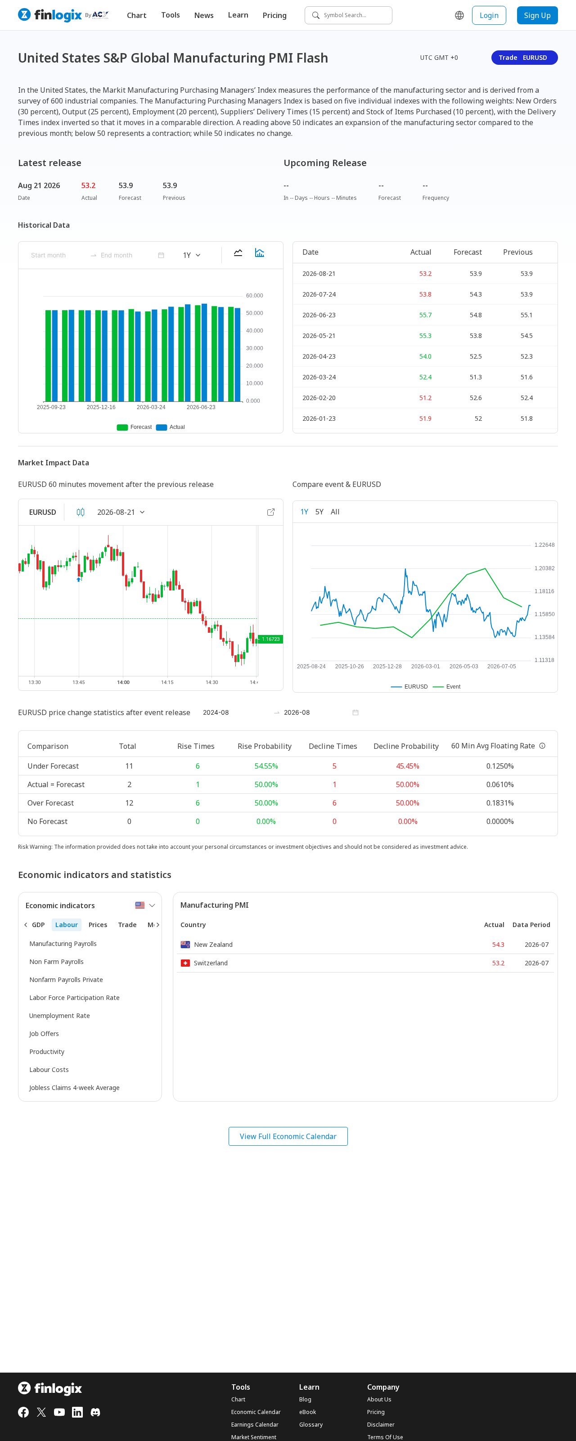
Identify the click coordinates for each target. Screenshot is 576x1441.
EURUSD (42, 512)
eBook (307, 1412)
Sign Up (537, 15)
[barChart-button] (259, 255)
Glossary (311, 1424)
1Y (304, 512)
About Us (379, 1399)
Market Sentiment (253, 1437)
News (204, 15)
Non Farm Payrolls (56, 961)
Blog (305, 1399)
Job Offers (44, 1033)
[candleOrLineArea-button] (80, 512)
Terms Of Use (385, 1437)
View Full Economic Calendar (288, 1136)
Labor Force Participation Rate (74, 997)
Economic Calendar (256, 1412)
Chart (137, 15)
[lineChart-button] (238, 255)
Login (489, 15)
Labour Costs (49, 1069)
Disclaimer (381, 1424)
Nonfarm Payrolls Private (66, 979)
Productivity (46, 1051)
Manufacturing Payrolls (63, 943)
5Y (319, 512)
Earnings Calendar (255, 1424)
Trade (523, 57)
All (335, 512)
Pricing (275, 15)
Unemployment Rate (59, 1015)
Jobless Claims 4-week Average (74, 1087)
